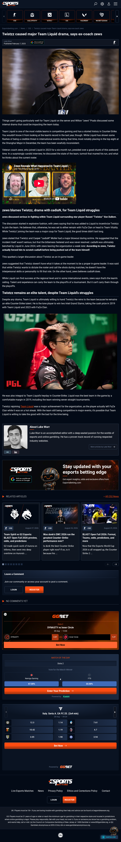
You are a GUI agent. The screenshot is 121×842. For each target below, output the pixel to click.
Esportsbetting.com (10, 28)
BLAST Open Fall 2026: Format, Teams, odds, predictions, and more (99, 537)
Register (34, 589)
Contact (106, 790)
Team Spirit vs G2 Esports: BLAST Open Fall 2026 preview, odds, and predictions (20, 537)
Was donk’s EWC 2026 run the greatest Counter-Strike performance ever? (59, 537)
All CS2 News (112, 496)
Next (117, 16)
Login (14, 589)
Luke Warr (8, 41)
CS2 (29, 28)
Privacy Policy (55, 790)
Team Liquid (27, 406)
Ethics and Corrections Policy (82, 790)
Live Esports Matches (22, 790)
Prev (3, 16)
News (23, 28)
